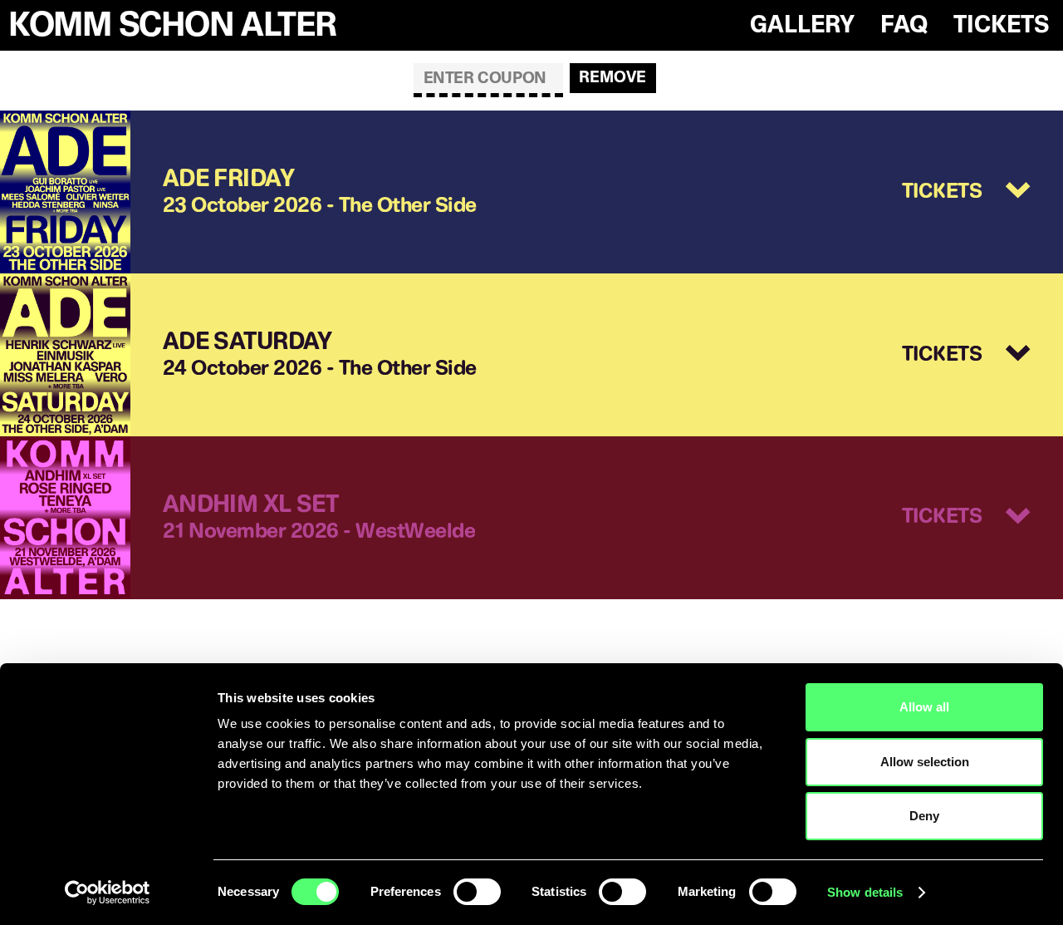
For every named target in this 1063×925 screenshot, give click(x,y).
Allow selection (924, 762)
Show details (865, 892)
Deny (924, 816)
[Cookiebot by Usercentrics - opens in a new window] (107, 892)
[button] (966, 192)
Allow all (924, 707)
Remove (612, 77)
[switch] (477, 891)
